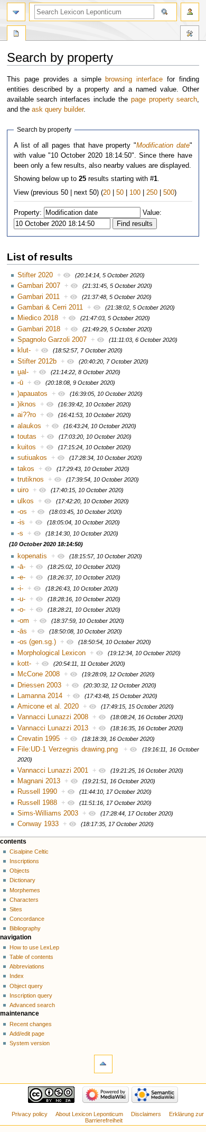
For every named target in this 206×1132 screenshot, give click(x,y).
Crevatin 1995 (38, 738)
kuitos (26, 447)
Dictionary (22, 880)
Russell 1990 (37, 791)
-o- (21, 609)
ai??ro (26, 415)
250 (151, 192)
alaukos (29, 426)
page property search (164, 99)
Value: (152, 212)
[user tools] (190, 12)
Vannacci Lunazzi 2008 (52, 717)
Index (17, 976)
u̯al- (23, 372)
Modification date (163, 145)
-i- (20, 588)
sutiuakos (32, 457)
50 (120, 192)
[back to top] (103, 1064)
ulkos (25, 501)
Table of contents (31, 957)
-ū (20, 382)
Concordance (27, 919)
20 (106, 192)
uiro (23, 490)
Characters (24, 899)
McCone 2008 (38, 674)
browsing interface (134, 79)
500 (168, 192)
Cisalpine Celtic (29, 851)
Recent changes (31, 1024)
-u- (21, 599)
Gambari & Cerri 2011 (50, 307)
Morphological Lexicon (51, 653)
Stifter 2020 (35, 275)
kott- (24, 663)
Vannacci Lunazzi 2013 (52, 728)
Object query (26, 986)
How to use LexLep (34, 947)
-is (21, 522)
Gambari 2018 (38, 329)
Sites (16, 909)
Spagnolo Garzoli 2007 (52, 339)
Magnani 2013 (38, 781)
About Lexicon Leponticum (89, 1114)
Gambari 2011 (38, 297)
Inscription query (31, 995)
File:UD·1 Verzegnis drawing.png (67, 749)
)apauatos (32, 393)
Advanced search (32, 1005)
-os (22, 511)
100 (135, 192)
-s (20, 533)
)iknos (26, 404)
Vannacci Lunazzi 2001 (52, 770)
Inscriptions (24, 861)
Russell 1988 (37, 803)
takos (25, 469)
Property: (28, 212)
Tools (190, 34)
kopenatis (32, 556)
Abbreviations (27, 966)
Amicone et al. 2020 (48, 706)
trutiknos (30, 479)
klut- (24, 350)
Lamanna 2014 (39, 696)
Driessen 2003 (39, 685)
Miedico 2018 (37, 318)
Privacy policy (30, 1114)
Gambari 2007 (38, 285)
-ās (22, 631)
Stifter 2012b (37, 361)
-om (23, 620)
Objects (20, 870)
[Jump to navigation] (16, 12)
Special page (16, 34)
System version (30, 1043)
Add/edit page (27, 1033)
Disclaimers (146, 1114)
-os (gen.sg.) (36, 642)
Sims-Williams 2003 (47, 813)
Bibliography (25, 928)
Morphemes (25, 890)
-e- (21, 577)
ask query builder (57, 109)
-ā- (21, 566)
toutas (26, 436)
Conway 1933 (38, 824)
